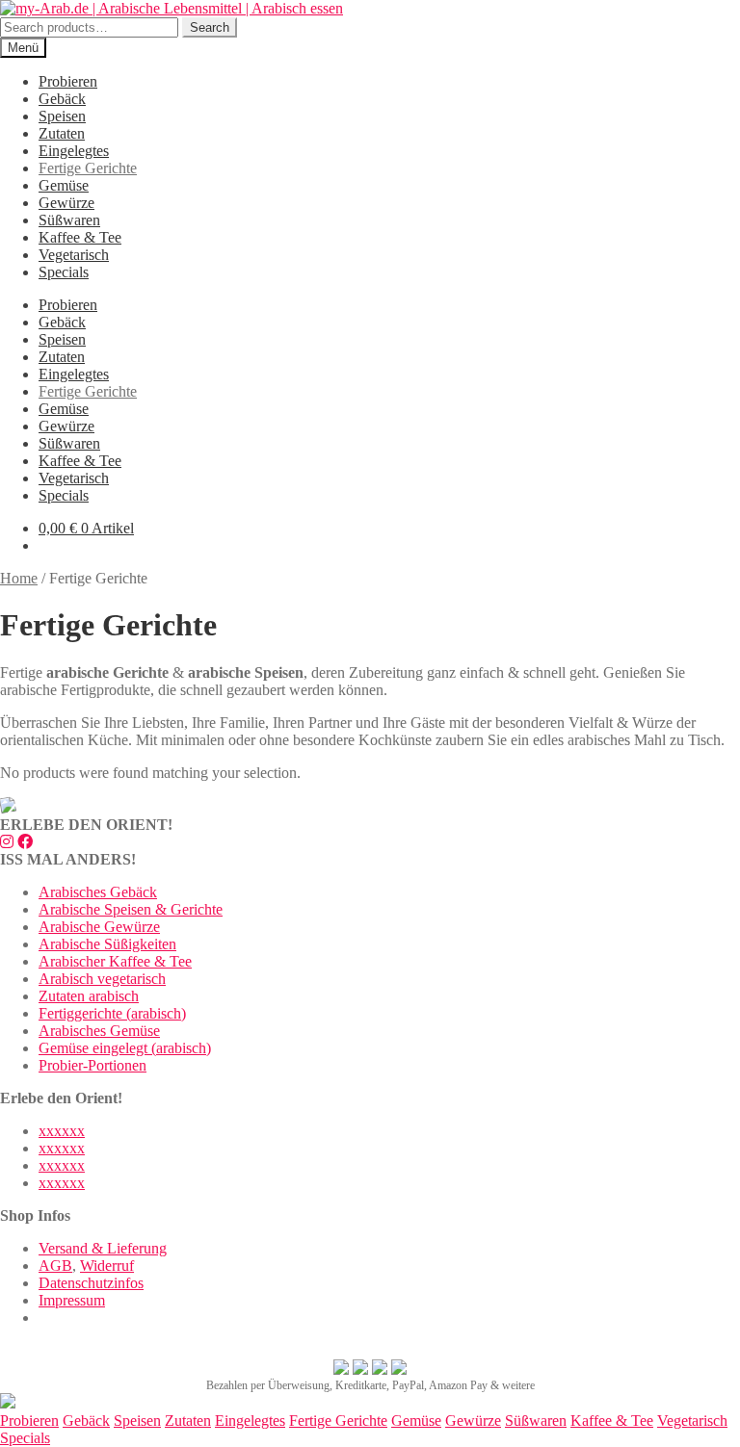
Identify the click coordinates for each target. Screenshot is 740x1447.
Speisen (62, 116)
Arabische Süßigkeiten (107, 944)
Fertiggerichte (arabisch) (112, 1013)
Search (209, 27)
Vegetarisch (74, 254)
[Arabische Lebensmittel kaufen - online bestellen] (7, 1403)
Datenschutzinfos (91, 1283)
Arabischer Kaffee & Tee (115, 961)
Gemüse (64, 185)
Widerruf (107, 1265)
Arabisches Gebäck (98, 892)
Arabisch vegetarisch (102, 978)
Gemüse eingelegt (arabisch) (125, 1048)
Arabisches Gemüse (99, 1030)
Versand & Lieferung (103, 1248)
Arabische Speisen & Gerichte (131, 909)
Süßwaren (69, 220)
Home (19, 578)
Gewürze (66, 202)
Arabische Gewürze (99, 926)
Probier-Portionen (92, 1065)
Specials (64, 272)
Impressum (72, 1300)
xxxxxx (62, 1131)
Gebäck (62, 98)
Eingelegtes (74, 150)
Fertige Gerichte (88, 168)
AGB (55, 1265)
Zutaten (62, 133)
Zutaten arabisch (89, 996)
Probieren (68, 81)
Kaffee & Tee (80, 237)
